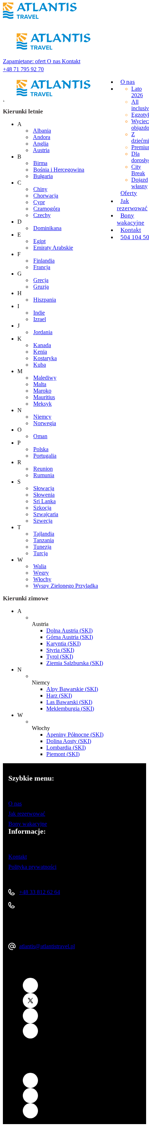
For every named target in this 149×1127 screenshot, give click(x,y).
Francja (41, 267)
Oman (40, 436)
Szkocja (42, 508)
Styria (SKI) (60, 650)
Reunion (43, 469)
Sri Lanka (44, 501)
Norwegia (44, 423)
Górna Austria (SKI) (69, 637)
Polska (40, 449)
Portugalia (44, 456)
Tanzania (43, 540)
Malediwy (44, 378)
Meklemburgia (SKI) (70, 708)
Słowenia (44, 495)
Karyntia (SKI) (63, 643)
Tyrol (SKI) (59, 656)
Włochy (42, 579)
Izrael (39, 319)
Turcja (40, 553)
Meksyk (42, 404)
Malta (39, 384)
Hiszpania (44, 300)
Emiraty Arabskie (53, 248)
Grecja (40, 280)
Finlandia (44, 261)
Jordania (42, 332)
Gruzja (41, 287)
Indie (39, 313)
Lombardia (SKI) (66, 747)
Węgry (41, 573)
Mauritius (44, 397)
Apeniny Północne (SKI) (74, 734)
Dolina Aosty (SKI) (68, 741)
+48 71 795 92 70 (23, 69)
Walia (39, 566)
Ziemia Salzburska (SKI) (74, 663)
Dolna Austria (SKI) (69, 630)
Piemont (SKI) (63, 754)
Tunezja (42, 547)
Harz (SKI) (59, 695)
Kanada (42, 345)
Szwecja (42, 521)
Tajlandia (43, 534)
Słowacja (43, 488)
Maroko (42, 391)
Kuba (39, 365)
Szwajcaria (45, 514)
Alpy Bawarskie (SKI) (72, 689)
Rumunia (43, 475)
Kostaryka (45, 358)
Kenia (40, 352)
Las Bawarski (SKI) (69, 702)
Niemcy (42, 417)
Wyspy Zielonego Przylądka (65, 586)
